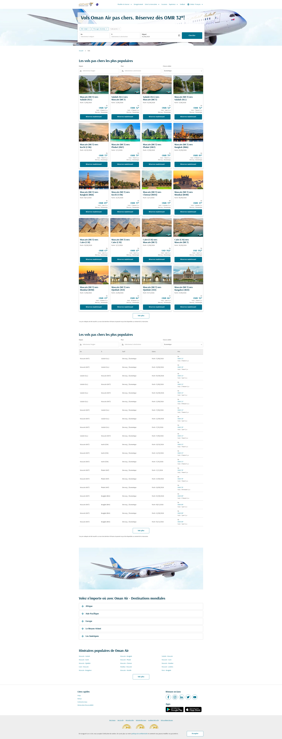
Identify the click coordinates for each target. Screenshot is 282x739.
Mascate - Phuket (125, 660)
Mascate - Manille (125, 670)
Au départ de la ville (153, 720)
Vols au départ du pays (167, 720)
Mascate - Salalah (84, 656)
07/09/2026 (146, 37)
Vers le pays (112, 720)
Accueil (81, 51)
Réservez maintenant (94, 117)
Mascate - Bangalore (85, 670)
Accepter (195, 733)
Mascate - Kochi (84, 660)
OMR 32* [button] (173, 18)
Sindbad (182, 4)
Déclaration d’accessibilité (85, 705)
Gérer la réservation (152, 4)
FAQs (79, 695)
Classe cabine (167, 66)
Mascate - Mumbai (167, 663)
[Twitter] (188, 697)
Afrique (89, 606)
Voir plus (141, 677)
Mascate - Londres (167, 667)
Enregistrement (138, 4)
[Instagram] (175, 697)
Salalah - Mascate (167, 656)
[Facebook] (168, 697)
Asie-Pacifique (92, 614)
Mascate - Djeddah (84, 663)
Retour (80, 699)
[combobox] (95, 37)
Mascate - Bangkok (126, 656)
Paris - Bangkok (166, 670)
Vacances (164, 4)
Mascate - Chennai (126, 663)
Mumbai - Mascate (126, 667)
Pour (122, 66)
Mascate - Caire (166, 660)
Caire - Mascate (84, 667)
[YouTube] (194, 697)
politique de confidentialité (140, 734)
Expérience (173, 4)
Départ (144, 34)
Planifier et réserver (125, 4)
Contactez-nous (82, 702)
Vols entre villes (130, 720)
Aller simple (84, 29)
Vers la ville (120, 720)
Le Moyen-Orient (93, 629)
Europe (89, 621)
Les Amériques (92, 636)
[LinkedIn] (181, 697)
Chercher (192, 35)
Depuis (81, 66)
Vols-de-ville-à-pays (141, 720)
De (82, 34)
